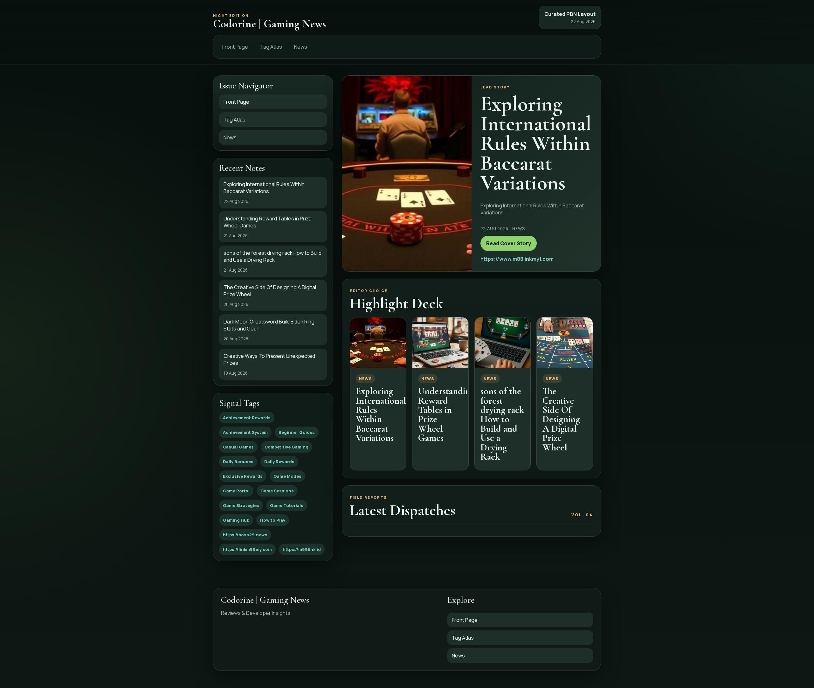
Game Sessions (277, 491)
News (300, 46)
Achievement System (245, 432)
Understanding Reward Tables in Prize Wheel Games (446, 414)
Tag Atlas (271, 46)
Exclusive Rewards (243, 476)
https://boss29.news (245, 535)
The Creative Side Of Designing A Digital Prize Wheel (561, 419)
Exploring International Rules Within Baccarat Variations (381, 414)
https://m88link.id (302, 549)
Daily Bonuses (238, 461)
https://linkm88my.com (247, 549)
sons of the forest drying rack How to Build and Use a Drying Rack (502, 423)
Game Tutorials (286, 505)
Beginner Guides (297, 432)
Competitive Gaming (286, 447)
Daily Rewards (279, 461)
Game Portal (236, 491)
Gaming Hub (236, 520)
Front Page (235, 46)
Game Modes (287, 476)
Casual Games (238, 447)
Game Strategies (241, 505)
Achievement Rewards (247, 417)
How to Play (272, 520)
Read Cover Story (508, 243)
